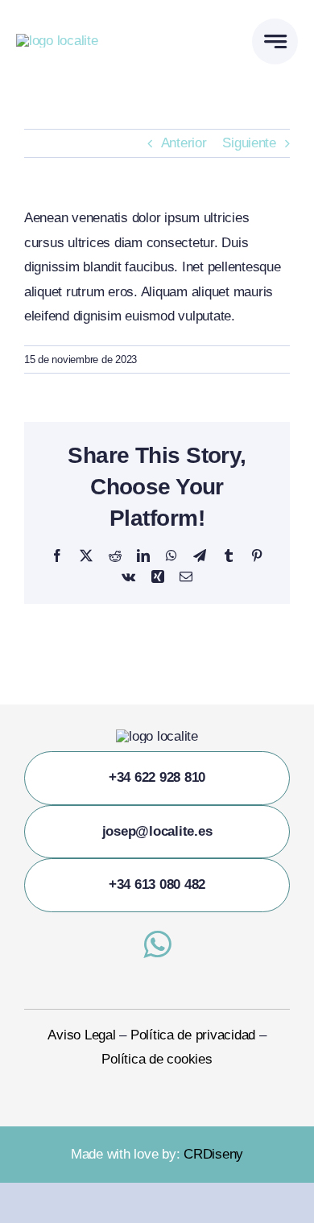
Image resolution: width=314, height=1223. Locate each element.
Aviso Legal (81, 1035)
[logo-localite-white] (57, 40)
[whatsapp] (157, 944)
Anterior (184, 143)
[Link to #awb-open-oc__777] (275, 41)
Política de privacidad (192, 1035)
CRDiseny (213, 1154)
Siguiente (249, 143)
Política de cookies (156, 1059)
